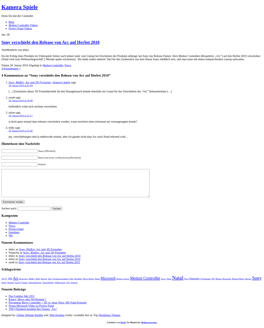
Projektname (205, 279)
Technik (10, 283)
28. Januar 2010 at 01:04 (21, 85)
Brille (38, 279)
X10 (68, 283)
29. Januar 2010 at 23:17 (21, 115)
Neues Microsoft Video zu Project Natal (31, 305)
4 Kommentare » (10, 68)
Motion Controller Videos (23, 25)
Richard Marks (238, 279)
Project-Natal (16, 229)
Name (168, 279)
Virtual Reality (48, 283)
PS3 (213, 279)
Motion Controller (145, 278)
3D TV (4, 279)
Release (219, 279)
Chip (50, 279)
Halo (71, 279)
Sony (257, 278)
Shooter (248, 279)
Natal (177, 278)
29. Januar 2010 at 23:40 (21, 130)
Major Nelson (88, 279)
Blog (11, 22)
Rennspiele (226, 279)
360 (10, 278)
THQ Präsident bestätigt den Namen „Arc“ (33, 309)
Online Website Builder (30, 315)
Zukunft (74, 283)
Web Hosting (57, 315)
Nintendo (194, 278)
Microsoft (108, 278)
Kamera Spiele (19, 7)
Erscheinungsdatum (60, 279)
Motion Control (122, 279)
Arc (15, 278)
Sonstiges (14, 232)
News (67, 65)
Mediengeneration (149, 322)
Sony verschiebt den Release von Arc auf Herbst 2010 (50, 42)
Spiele (3, 283)
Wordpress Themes (109, 315)
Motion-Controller (53, 65)
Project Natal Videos (20, 28)
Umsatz (25, 283)
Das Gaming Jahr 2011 (22, 296)
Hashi (123, 322)
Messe (97, 279)
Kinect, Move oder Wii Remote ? (27, 299)
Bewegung (23, 279)
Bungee (44, 279)
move (163, 279)
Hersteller (78, 279)
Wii (11, 235)
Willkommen (60, 283)
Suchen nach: (9, 208)
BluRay (32, 279)
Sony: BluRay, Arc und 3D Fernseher (40, 249)
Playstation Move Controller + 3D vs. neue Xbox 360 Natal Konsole (48, 302)
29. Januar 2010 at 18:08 (21, 100)
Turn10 (18, 283)
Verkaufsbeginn (34, 283)
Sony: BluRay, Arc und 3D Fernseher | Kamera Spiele (39, 82)
